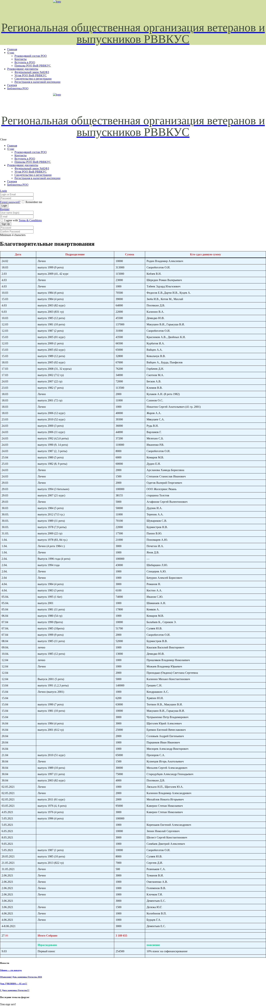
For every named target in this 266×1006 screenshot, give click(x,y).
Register (4, 209)
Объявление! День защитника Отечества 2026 (21, 977)
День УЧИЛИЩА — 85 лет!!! (13, 983)
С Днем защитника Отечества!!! (14, 990)
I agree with (11, 220)
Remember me (34, 202)
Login (3, 190)
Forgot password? (10, 202)
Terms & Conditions (30, 220)
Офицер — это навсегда (11, 970)
